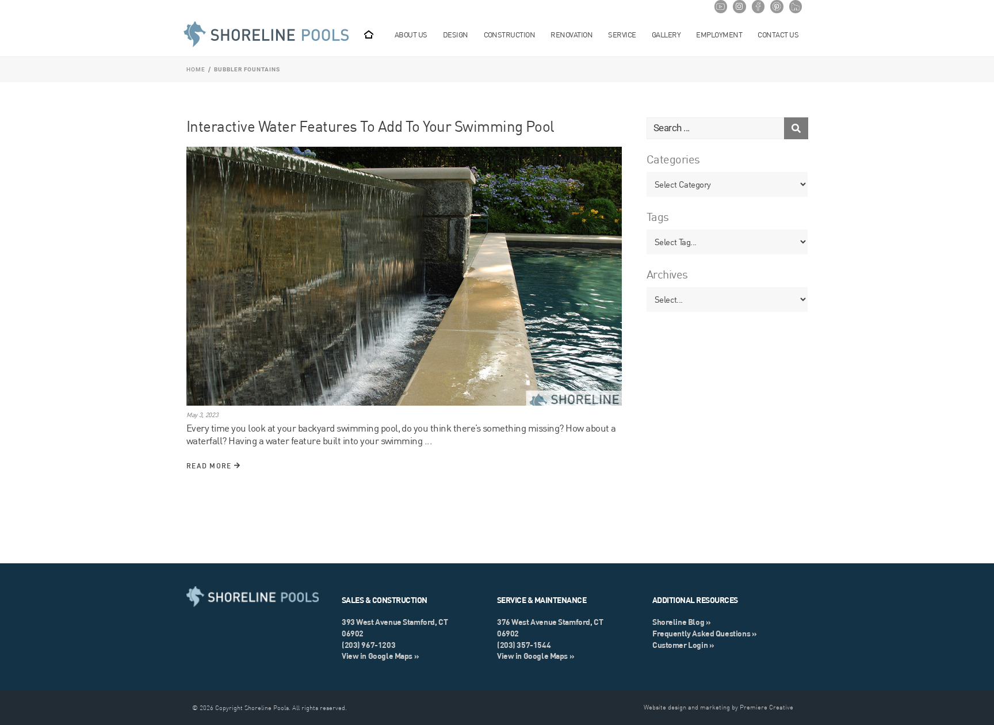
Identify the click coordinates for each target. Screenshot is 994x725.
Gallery (666, 34)
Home (195, 69)
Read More (210, 465)
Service (622, 34)
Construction (510, 34)
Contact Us (778, 34)
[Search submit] (796, 128)
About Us (411, 34)
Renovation (571, 34)
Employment (719, 34)
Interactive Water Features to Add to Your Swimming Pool (370, 126)
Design (455, 34)
